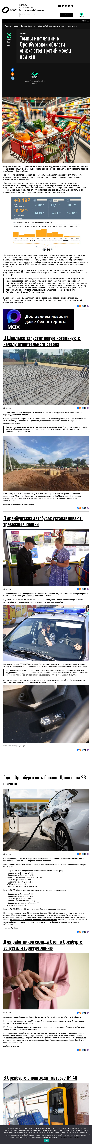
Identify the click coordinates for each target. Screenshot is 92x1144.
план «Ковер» (68, 1037)
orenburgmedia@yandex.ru (33, 10)
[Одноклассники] (12, 74)
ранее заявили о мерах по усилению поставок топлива (33, 924)
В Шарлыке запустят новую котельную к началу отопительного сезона (42, 340)
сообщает (74, 429)
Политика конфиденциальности (70, 1137)
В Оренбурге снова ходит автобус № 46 (40, 1085)
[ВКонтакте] (12, 70)
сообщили (30, 596)
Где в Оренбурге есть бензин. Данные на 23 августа (45, 784)
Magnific (16, 1050)
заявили (47, 1031)
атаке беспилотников (15, 1042)
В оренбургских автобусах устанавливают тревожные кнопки (43, 520)
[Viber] (88, 306)
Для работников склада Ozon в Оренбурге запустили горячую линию (43, 948)
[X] (85, 306)
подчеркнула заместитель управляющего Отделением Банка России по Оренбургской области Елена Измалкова (40, 291)
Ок (47, 1141)
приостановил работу (12, 1046)
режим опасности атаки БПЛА (47, 1037)
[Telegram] (13, 78)
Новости (16, 26)
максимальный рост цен (24, 175)
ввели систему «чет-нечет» (71, 917)
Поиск (66, 15)
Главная (8, 26)
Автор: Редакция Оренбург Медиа (35, 82)
